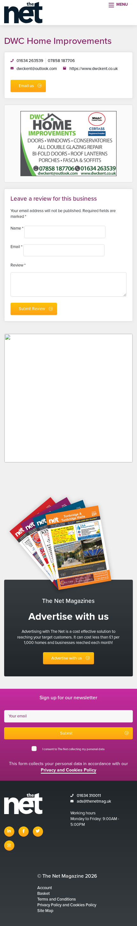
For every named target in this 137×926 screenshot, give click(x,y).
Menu (122, 4)
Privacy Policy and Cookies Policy (66, 905)
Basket (43, 893)
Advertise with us (66, 658)
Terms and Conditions (56, 899)
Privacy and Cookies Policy (68, 770)
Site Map (45, 910)
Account (44, 887)
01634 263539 (30, 60)
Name (17, 228)
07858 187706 (61, 60)
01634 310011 (89, 795)
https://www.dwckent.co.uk (93, 68)
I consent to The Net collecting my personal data (73, 749)
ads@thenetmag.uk (94, 801)
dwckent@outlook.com (37, 68)
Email (16, 246)
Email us (26, 85)
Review (18, 265)
